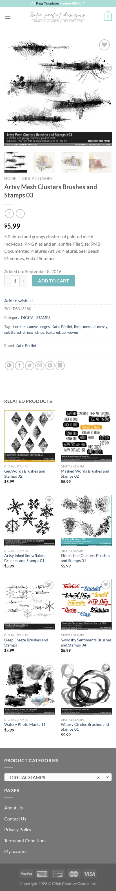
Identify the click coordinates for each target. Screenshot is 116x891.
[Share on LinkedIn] (60, 365)
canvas (33, 326)
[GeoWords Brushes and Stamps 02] (29, 436)
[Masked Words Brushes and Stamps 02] (86, 436)
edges (45, 326)
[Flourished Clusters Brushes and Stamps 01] (86, 520)
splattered (12, 332)
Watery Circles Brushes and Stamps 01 (85, 727)
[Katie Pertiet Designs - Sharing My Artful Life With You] (58, 16)
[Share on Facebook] (19, 365)
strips (39, 332)
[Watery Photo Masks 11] (29, 689)
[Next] (102, 92)
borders (19, 326)
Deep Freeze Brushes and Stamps (26, 642)
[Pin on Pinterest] (50, 365)
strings (28, 332)
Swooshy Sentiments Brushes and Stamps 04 (86, 642)
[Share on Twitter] (29, 365)
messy (102, 326)
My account (15, 851)
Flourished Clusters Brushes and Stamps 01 (85, 558)
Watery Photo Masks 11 (25, 724)
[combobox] (58, 777)
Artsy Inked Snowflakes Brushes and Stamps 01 (24, 558)
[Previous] (13, 92)
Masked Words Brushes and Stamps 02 (85, 474)
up (64, 332)
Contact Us (15, 818)
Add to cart (53, 280)
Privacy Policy (17, 829)
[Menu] (7, 17)
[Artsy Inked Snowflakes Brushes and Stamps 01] (29, 520)
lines (77, 326)
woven (72, 332)
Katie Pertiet (62, 326)
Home (10, 178)
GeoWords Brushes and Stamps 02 (24, 474)
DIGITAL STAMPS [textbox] (55, 777)
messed (89, 326)
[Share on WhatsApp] (9, 365)
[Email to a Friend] (39, 365)
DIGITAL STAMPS (37, 178)
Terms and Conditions (25, 840)
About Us (13, 807)
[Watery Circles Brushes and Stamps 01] (86, 689)
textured (53, 332)
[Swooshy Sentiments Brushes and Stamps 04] (86, 604)
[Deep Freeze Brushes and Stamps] (29, 604)
